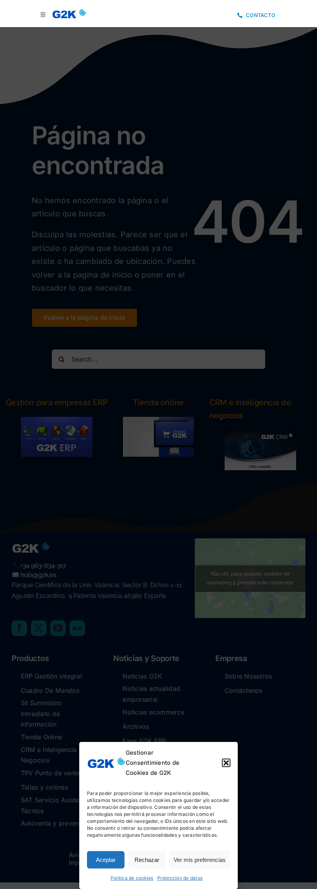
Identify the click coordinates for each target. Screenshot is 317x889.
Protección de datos (180, 878)
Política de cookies (132, 878)
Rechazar (147, 859)
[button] (226, 763)
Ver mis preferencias (200, 859)
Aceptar (106, 859)
